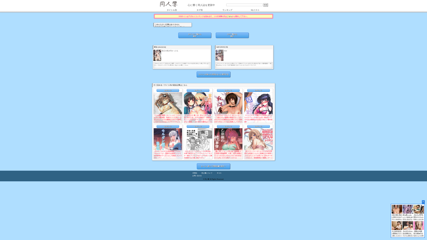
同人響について (206, 173)
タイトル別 (172, 10)
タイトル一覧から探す (194, 35)
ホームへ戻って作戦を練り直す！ (213, 166)
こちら (229, 16)
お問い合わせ (197, 176)
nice (225, 51)
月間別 (194, 173)
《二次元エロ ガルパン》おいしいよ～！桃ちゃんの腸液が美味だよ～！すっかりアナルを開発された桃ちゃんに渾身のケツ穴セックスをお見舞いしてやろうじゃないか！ (228, 119)
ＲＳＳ (219, 173)
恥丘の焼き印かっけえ (170, 51)
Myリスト (255, 10)
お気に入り (167, 90)
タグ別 (200, 10)
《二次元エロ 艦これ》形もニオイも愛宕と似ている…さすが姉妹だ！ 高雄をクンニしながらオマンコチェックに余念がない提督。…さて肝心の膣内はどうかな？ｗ (198, 119)
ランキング (227, 10)
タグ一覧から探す (232, 35)
